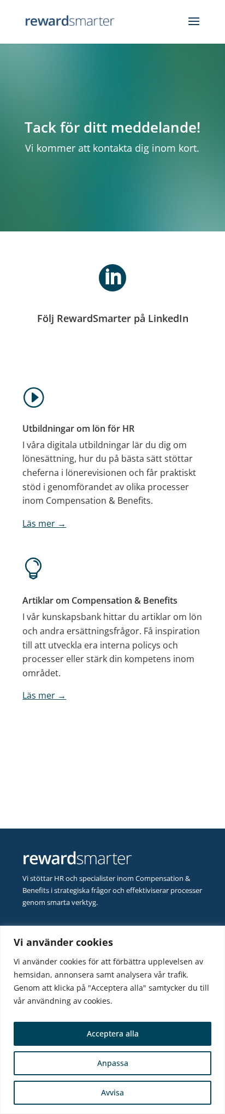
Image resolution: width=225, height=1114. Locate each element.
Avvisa (112, 1092)
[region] (112, 1020)
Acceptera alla (113, 1033)
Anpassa (112, 1063)
